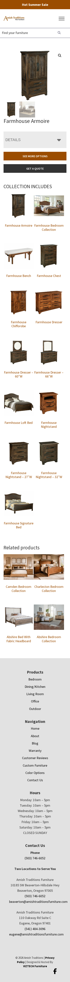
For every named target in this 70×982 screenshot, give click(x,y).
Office (35, 701)
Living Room (35, 694)
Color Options (35, 773)
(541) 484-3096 (35, 929)
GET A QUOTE (35, 168)
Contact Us (35, 780)
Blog (35, 743)
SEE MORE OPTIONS (35, 156)
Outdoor (35, 709)
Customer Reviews (35, 758)
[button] (59, 55)
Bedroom (35, 679)
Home (35, 728)
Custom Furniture (35, 765)
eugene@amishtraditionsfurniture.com (36, 934)
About (35, 736)
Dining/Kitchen (35, 686)
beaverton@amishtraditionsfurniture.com (38, 901)
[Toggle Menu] (62, 18)
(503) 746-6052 (35, 858)
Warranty (35, 750)
